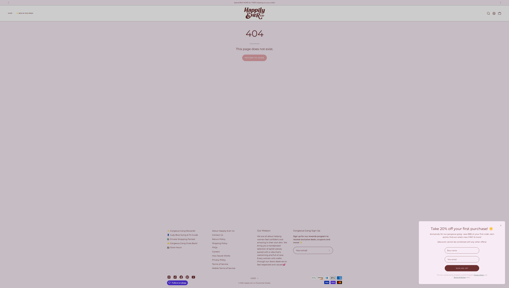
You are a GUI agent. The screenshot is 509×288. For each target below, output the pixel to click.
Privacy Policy (479, 275)
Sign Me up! (462, 268)
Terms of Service (460, 277)
